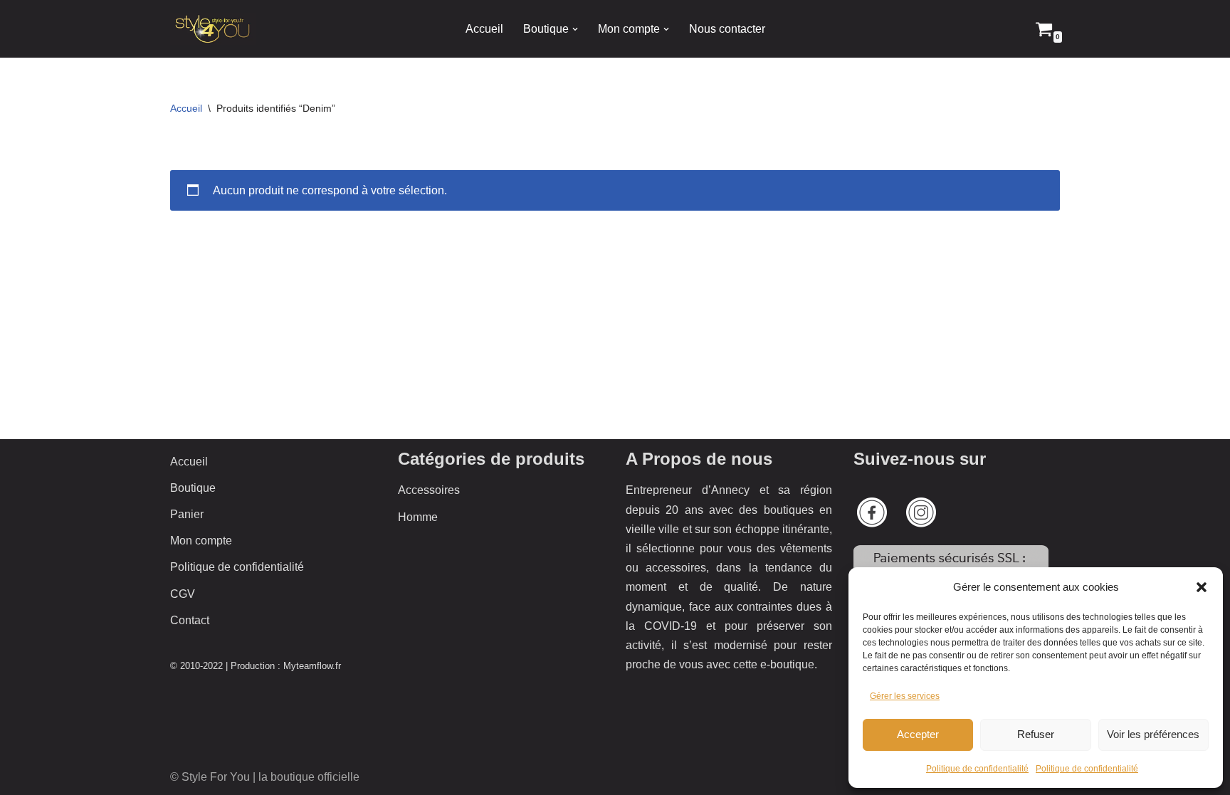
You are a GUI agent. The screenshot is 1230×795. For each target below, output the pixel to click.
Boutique (193, 488)
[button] (1201, 587)
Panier (187, 514)
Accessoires (429, 490)
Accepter (918, 734)
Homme (418, 517)
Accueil (484, 29)
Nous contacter (727, 29)
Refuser (1035, 734)
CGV (182, 594)
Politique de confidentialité (977, 769)
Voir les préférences (1153, 734)
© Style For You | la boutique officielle (264, 777)
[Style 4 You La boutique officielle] (213, 29)
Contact (189, 620)
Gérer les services (905, 696)
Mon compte (201, 541)
